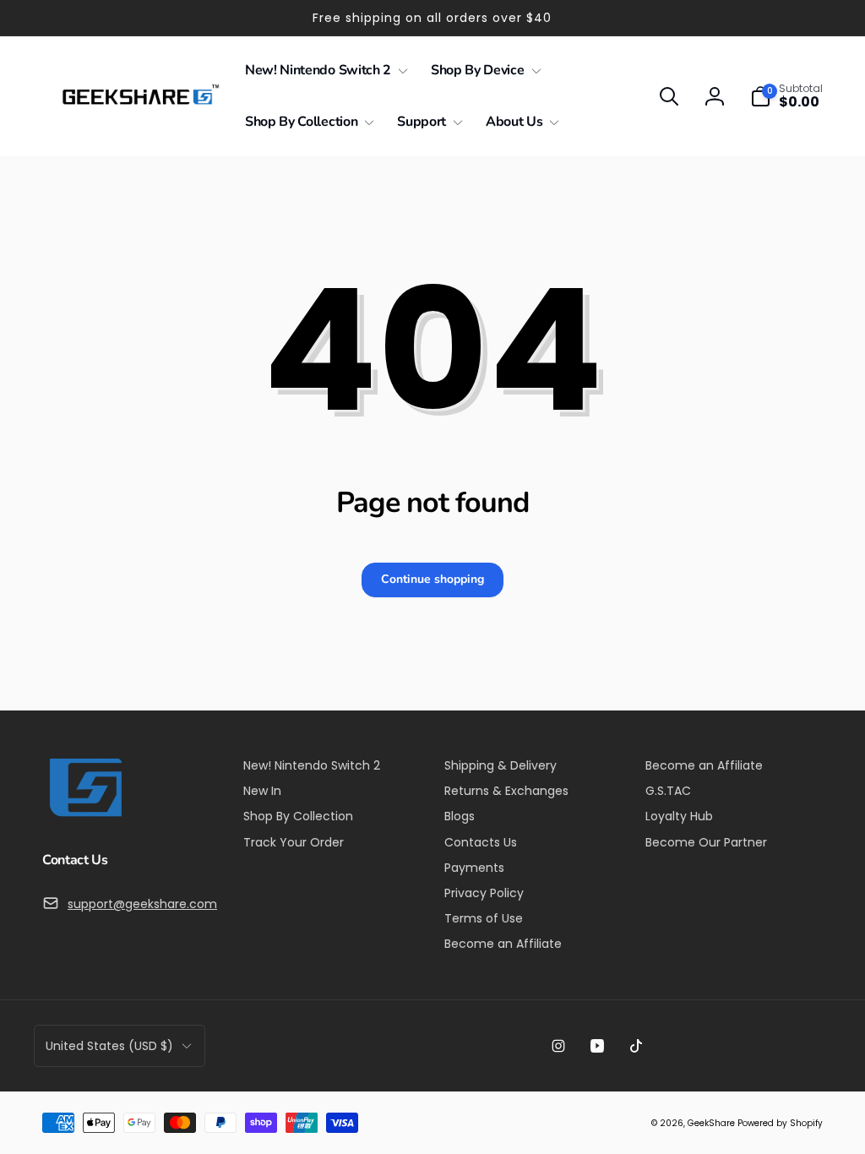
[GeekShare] (84, 815)
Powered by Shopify (780, 1123)
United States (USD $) (109, 1045)
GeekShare (711, 1123)
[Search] (669, 96)
